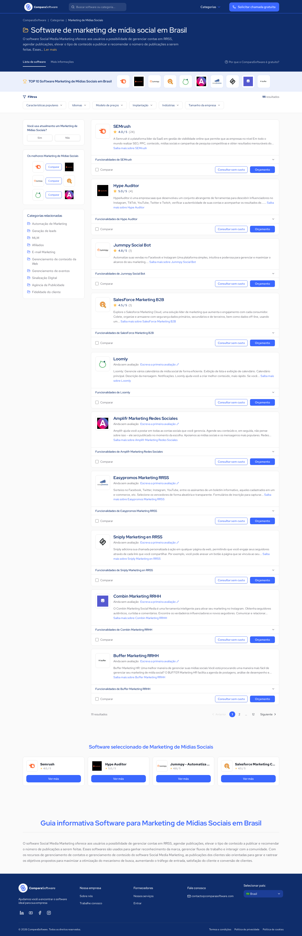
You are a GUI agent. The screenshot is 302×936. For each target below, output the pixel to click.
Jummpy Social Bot (132, 245)
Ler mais (50, 49)
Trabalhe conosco (91, 903)
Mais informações (62, 62)
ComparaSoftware (34, 20)
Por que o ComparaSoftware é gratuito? (254, 62)
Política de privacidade (246, 929)
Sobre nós (86, 896)
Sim (40, 137)
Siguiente (266, 714)
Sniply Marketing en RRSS (137, 537)
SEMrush (122, 126)
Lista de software (34, 62)
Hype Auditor (126, 185)
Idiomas (77, 105)
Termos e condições (220, 929)
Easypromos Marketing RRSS (141, 477)
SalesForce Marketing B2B (138, 299)
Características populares (42, 105)
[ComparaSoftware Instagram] (49, 913)
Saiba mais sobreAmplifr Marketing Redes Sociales (145, 440)
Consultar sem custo (231, 169)
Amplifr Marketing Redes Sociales (145, 418)
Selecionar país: (255, 885)
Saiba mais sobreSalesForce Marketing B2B (148, 321)
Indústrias (168, 105)
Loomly (120, 359)
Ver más (61, 779)
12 (253, 714)
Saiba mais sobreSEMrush (130, 148)
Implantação (140, 105)
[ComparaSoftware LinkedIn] (21, 913)
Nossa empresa (90, 888)
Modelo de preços (107, 105)
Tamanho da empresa (202, 105)
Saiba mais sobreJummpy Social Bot (172, 262)
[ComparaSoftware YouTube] (31, 913)
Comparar (55, 167)
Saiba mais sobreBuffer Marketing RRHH (139, 677)
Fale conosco (196, 888)
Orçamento (262, 169)
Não (67, 137)
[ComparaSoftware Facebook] (40, 913)
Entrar (138, 903)
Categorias (208, 7)
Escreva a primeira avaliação (158, 364)
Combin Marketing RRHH (137, 596)
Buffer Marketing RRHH (136, 655)
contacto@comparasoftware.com (212, 896)
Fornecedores (143, 888)
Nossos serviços (143, 896)
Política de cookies (273, 929)
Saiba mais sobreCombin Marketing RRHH (140, 618)
